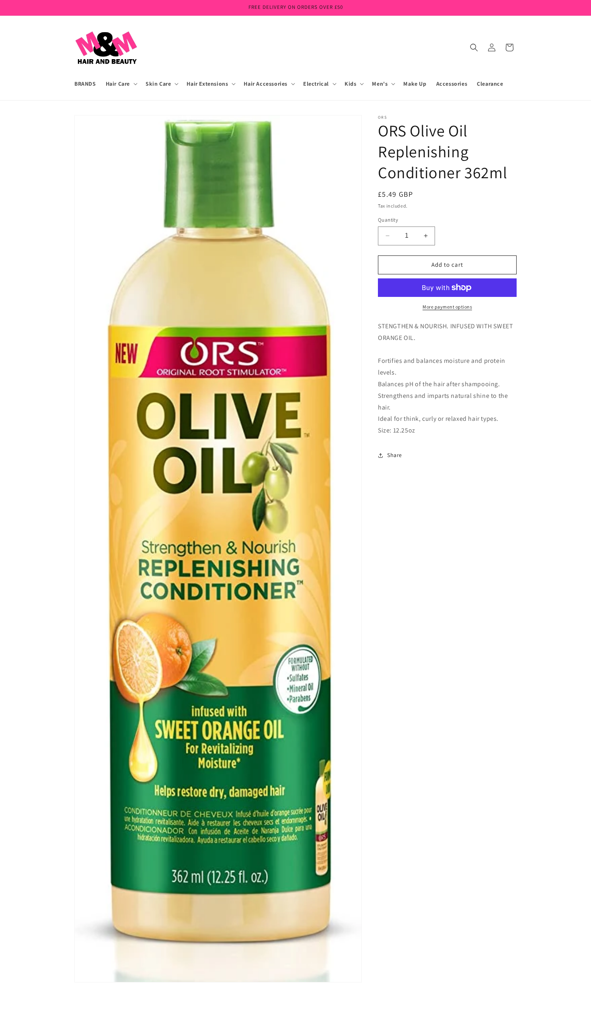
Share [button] (394, 455)
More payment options (447, 307)
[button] (121, 83)
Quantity (388, 219)
